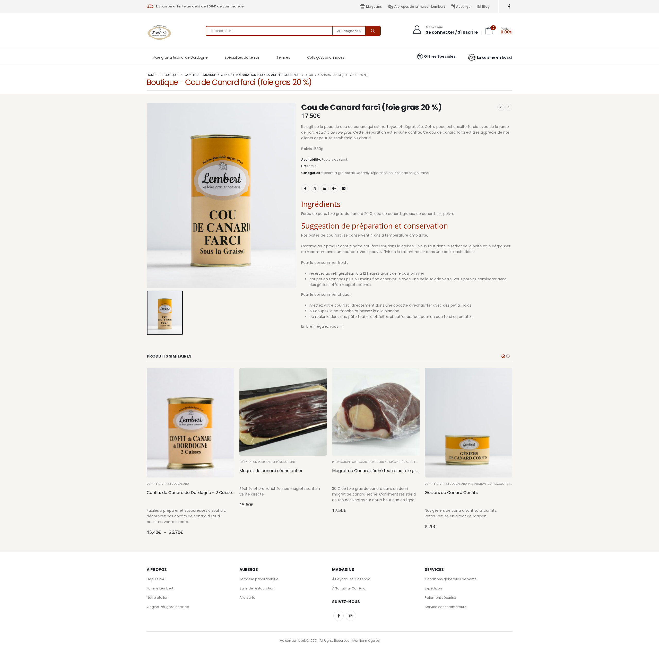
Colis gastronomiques (325, 57)
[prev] (501, 107)
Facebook (305, 188)
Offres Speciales (439, 56)
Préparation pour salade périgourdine (399, 173)
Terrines (283, 57)
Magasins (374, 6)
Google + (334, 188)
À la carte (247, 597)
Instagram (351, 616)
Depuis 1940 (157, 579)
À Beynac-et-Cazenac (351, 579)
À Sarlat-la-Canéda (349, 588)
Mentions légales (366, 640)
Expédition (433, 588)
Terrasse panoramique (259, 579)
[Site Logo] (159, 32)
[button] (503, 356)
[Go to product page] (190, 422)
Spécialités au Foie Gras (406, 462)
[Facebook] (509, 6)
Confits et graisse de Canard (345, 173)
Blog (486, 6)
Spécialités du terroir (241, 57)
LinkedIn (324, 188)
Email (344, 188)
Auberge (463, 6)
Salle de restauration (256, 588)
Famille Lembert (160, 588)
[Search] (373, 31)
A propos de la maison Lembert (419, 6)
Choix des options (225, 376)
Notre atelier (157, 597)
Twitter (315, 188)
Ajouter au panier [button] (318, 376)
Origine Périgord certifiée (168, 606)
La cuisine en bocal (494, 57)
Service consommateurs (445, 606)
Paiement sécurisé (440, 597)
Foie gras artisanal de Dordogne (180, 57)
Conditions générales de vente (451, 579)
